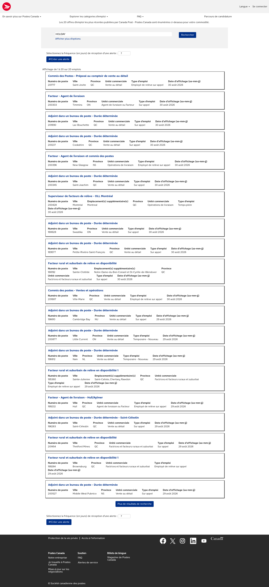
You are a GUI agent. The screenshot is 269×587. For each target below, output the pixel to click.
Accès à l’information (93, 538)
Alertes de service (88, 562)
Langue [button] (243, 6)
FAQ (80, 557)
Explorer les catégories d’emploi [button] (88, 16)
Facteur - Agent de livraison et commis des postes (81, 156)
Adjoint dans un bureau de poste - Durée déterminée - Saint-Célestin (93, 417)
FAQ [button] (139, 16)
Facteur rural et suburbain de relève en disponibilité (82, 263)
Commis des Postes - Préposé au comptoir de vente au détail (88, 76)
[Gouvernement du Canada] (217, 538)
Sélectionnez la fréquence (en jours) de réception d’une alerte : (81, 53)
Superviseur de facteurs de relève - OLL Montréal (80, 196)
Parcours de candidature (218, 16)
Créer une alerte (59, 59)
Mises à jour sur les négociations (58, 570)
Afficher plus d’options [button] (67, 38)
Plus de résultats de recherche (135, 503)
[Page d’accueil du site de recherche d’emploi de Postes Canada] (7, 7)
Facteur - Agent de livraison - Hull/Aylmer (75, 397)
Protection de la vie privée (63, 538)
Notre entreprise (57, 557)
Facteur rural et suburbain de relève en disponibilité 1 (83, 370)
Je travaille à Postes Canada (59, 563)
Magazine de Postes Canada (118, 558)
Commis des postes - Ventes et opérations (75, 290)
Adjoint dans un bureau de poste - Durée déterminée (83, 116)
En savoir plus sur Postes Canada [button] (21, 16)
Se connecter (259, 6)
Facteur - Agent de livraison (66, 96)
